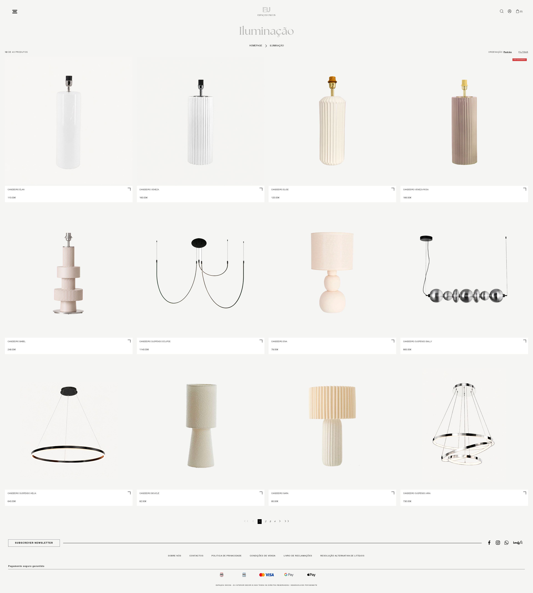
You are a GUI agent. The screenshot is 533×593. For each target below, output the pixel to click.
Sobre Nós (174, 556)
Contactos (196, 556)
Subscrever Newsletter (34, 543)
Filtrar (523, 52)
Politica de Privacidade (227, 556)
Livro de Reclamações (298, 556)
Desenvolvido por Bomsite (304, 585)
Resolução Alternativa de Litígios (342, 556)
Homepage (255, 46)
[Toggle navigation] (15, 11)
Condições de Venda (263, 556)
